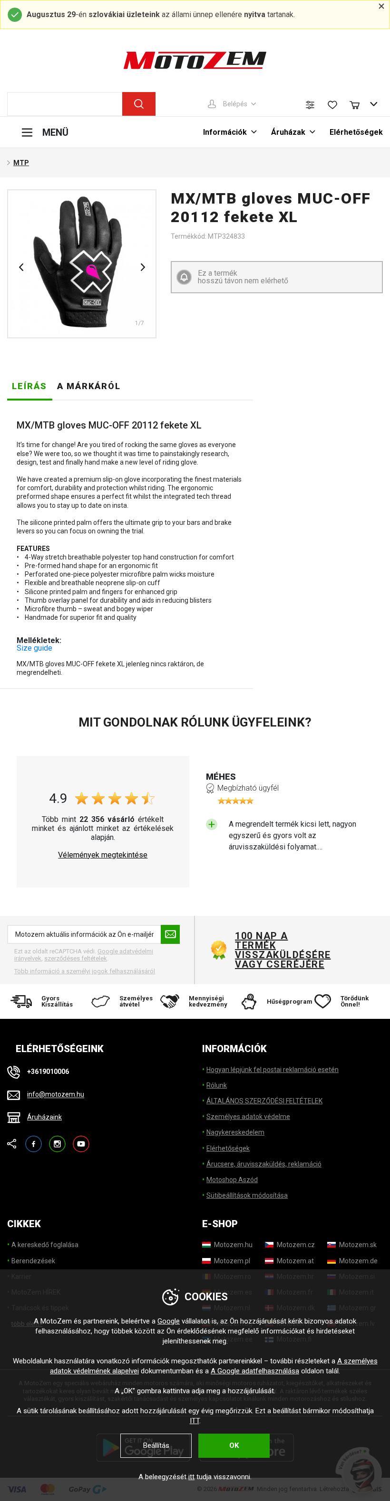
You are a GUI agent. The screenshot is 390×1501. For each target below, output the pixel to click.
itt (191, 1477)
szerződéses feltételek (75, 958)
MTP (21, 162)
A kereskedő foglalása (44, 1245)
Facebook (33, 1140)
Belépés (235, 104)
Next (143, 267)
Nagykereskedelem (235, 1132)
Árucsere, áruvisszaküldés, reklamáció (264, 1164)
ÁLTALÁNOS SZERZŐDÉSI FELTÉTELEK (264, 1101)
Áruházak (288, 132)
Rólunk (216, 1085)
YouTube (81, 1140)
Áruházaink (44, 1117)
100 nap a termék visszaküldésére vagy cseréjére (282, 950)
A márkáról (89, 386)
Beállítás (156, 1445)
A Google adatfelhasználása (255, 1371)
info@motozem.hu (55, 1095)
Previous (21, 267)
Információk (225, 132)
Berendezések (33, 1261)
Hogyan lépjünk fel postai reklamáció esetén (272, 1069)
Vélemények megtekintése (102, 855)
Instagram (57, 1140)
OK (234, 1445)
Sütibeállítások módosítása (247, 1195)
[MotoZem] (195, 60)
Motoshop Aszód (232, 1180)
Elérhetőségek (356, 132)
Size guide (34, 648)
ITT (194, 1421)
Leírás (29, 386)
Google (168, 1321)
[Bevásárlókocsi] (359, 104)
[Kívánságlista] (332, 105)
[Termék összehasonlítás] (310, 105)
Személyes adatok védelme (248, 1116)
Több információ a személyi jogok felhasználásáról (84, 971)
